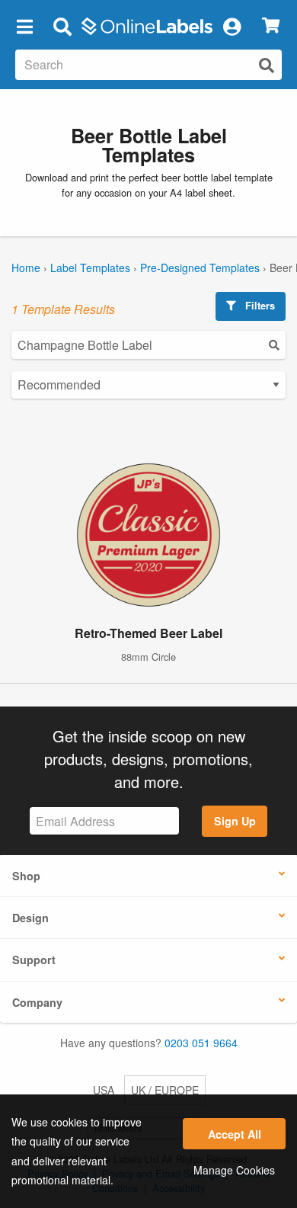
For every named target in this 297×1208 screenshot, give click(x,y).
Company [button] (37, 1002)
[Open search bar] (62, 26)
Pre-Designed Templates (200, 267)
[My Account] (231, 26)
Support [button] (34, 959)
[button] (24, 26)
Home (25, 267)
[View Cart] (271, 26)
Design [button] (30, 917)
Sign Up (235, 820)
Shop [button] (26, 875)
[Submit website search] (266, 65)
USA (103, 1089)
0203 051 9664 (201, 1042)
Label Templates (90, 267)
